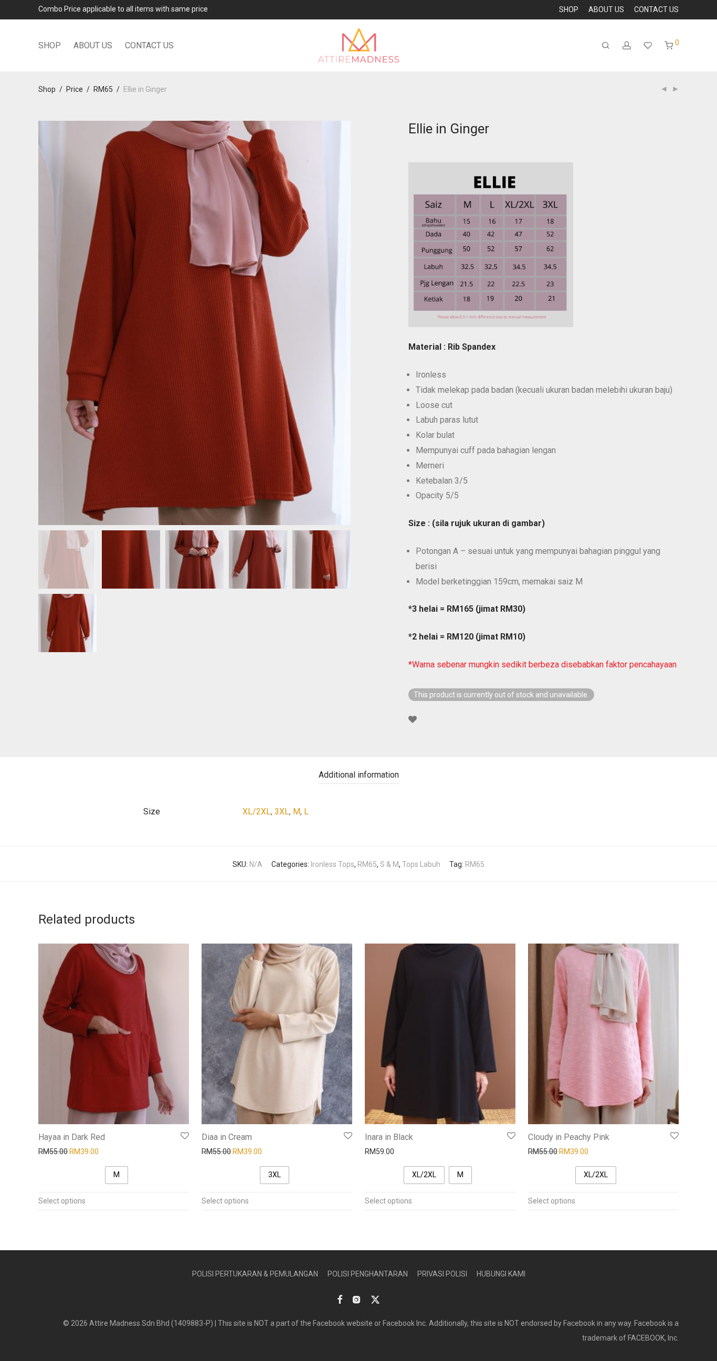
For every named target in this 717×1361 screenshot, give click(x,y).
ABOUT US (606, 9)
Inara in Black (389, 1137)
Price (74, 89)
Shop (47, 89)
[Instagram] (356, 1299)
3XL (282, 811)
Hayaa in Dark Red (71, 1137)
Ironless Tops (332, 864)
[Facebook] (339, 1299)
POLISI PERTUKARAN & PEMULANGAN (255, 1274)
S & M (389, 864)
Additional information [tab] (359, 775)
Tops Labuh (421, 864)
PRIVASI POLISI (442, 1274)
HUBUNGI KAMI (501, 1274)
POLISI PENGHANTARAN (368, 1274)
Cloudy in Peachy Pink (568, 1137)
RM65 (103, 89)
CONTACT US (656, 9)
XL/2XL (256, 811)
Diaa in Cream (227, 1137)
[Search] (605, 46)
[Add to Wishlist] (412, 720)
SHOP (568, 9)
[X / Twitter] (375, 1299)
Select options (62, 1201)
